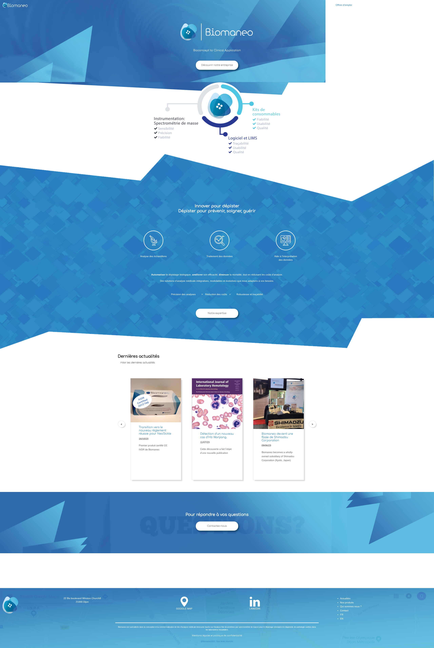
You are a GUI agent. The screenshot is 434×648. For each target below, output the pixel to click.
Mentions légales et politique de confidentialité (217, 635)
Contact (413, 5)
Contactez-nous (217, 526)
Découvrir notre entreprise (217, 65)
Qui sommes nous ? (395, 5)
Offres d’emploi (344, 5)
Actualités (361, 5)
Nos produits (375, 5)
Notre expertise (217, 313)
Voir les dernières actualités (138, 362)
